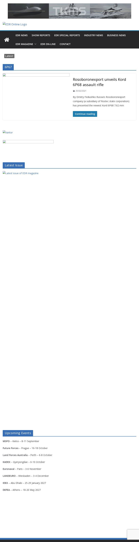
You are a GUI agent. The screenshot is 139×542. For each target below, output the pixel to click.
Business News (116, 35)
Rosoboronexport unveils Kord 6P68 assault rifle (99, 82)
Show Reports (41, 35)
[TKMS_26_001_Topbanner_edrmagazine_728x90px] (69, 11)
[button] (34, 44)
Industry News (93, 35)
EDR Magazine (24, 44)
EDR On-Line (48, 44)
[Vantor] (8, 132)
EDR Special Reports (67, 35)
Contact (65, 44)
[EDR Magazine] (6, 39)
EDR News (22, 35)
